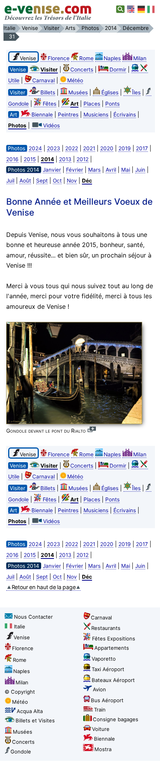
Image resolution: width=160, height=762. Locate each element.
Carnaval (43, 80)
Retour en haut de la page (44, 587)
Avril (111, 170)
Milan (139, 58)
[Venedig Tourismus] (141, 9)
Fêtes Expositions (113, 638)
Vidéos (51, 125)
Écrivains (124, 114)
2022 (71, 148)
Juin (140, 170)
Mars (94, 170)
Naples (112, 58)
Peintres (68, 114)
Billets (47, 92)
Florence (59, 58)
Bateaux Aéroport (113, 680)
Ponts (112, 104)
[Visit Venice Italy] (131, 9)
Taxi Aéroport (108, 669)
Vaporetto (104, 659)
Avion (99, 689)
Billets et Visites (35, 720)
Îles (136, 92)
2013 (65, 159)
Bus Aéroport (107, 700)
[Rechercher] (120, 9)
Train (100, 709)
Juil (10, 180)
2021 (89, 148)
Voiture (101, 729)
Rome (86, 58)
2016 (12, 159)
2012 (83, 159)
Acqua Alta (30, 711)
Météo (75, 80)
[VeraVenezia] (151, 9)
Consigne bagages (115, 719)
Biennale (42, 114)
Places (91, 104)
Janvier (52, 170)
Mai (125, 170)
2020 (106, 148)
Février (74, 170)
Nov (72, 180)
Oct (57, 180)
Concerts (81, 69)
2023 (53, 148)
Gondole (20, 751)
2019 (124, 148)
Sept (42, 180)
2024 (35, 148)
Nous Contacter (33, 617)
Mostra (102, 749)
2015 (30, 159)
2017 (142, 148)
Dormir (118, 69)
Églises (109, 92)
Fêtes (49, 104)
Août (25, 180)
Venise (22, 637)
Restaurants (105, 628)
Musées (78, 92)
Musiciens (95, 114)
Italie (19, 626)
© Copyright (20, 692)
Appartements (111, 648)
